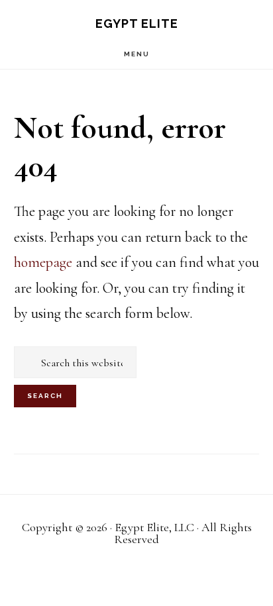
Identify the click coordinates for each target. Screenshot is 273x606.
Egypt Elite (136, 23)
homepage (43, 262)
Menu (137, 54)
